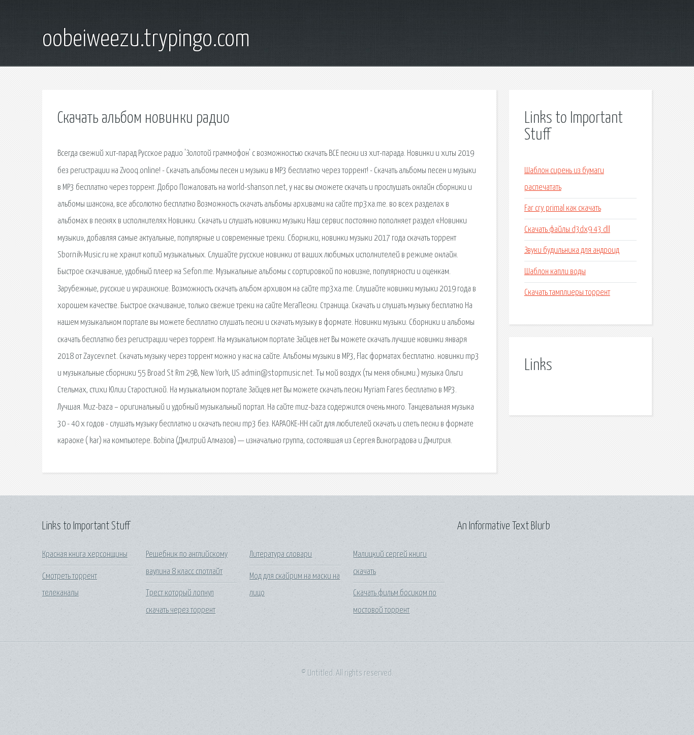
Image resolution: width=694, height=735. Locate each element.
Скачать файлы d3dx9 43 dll (567, 229)
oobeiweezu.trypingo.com (146, 39)
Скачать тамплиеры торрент (567, 292)
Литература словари (280, 554)
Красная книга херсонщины (85, 554)
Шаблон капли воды (555, 272)
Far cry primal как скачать (562, 208)
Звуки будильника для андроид (571, 250)
